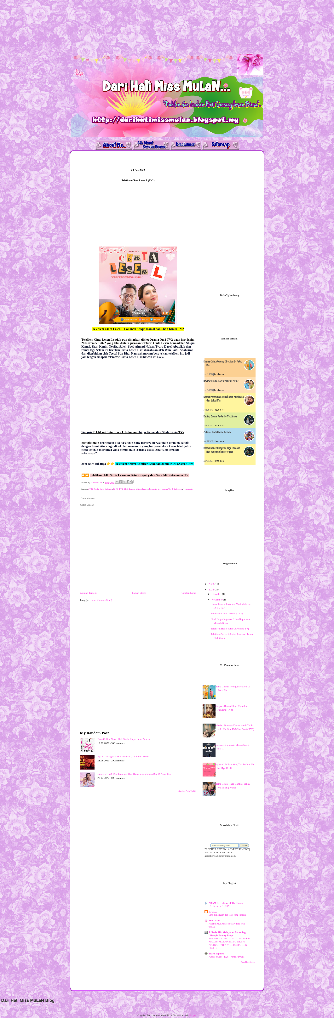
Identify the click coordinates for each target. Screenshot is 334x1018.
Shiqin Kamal (142, 489)
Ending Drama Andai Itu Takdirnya (220, 416)
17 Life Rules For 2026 (219, 906)
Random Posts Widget (187, 791)
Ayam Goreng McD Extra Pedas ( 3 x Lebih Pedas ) (123, 756)
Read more (219, 374)
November (217, 599)
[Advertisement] (116, 27)
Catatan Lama (188, 592)
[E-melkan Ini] (117, 482)
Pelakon (108, 489)
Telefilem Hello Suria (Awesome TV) (230, 628)
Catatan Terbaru (88, 592)
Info (102, 489)
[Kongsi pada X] (124, 482)
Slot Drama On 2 (165, 489)
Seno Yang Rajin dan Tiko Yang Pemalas (227, 914)
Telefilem (178, 489)
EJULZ (213, 911)
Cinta (96, 489)
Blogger (192, 1015)
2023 (212, 584)
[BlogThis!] (121, 482)
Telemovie (188, 489)
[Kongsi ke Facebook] (128, 482)
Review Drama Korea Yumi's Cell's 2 (221, 381)
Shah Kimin (129, 489)
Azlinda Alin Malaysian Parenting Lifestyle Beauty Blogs (227, 934)
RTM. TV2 (118, 489)
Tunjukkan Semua (248, 962)
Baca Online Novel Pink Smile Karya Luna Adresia (123, 739)
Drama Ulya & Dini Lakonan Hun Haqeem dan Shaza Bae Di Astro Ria (134, 773)
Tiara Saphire (216, 953)
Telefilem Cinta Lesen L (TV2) (227, 613)
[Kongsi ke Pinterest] (132, 482)
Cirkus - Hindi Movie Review (217, 432)
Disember (217, 594)
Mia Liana (214, 920)
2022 (90, 489)
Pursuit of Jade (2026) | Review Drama (226, 956)
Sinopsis (153, 489)
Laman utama (139, 592)
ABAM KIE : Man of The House (226, 902)
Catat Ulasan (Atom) (101, 600)
